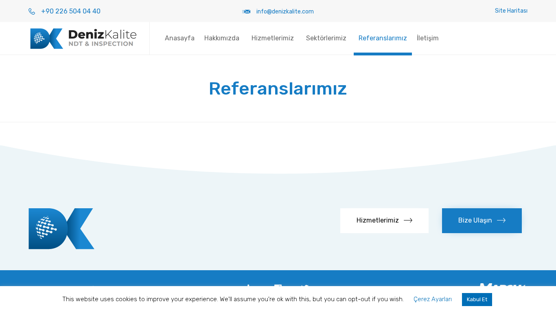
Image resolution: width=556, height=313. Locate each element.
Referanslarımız (383, 38)
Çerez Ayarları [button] (433, 299)
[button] (384, 220)
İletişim (428, 38)
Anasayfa (180, 38)
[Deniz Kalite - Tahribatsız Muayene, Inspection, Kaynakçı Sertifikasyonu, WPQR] (82, 38)
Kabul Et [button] (477, 299)
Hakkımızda (221, 38)
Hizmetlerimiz (273, 38)
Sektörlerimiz (326, 38)
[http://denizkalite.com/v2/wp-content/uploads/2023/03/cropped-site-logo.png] (61, 247)
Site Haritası (511, 11)
